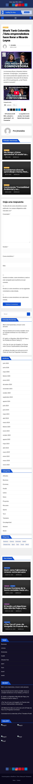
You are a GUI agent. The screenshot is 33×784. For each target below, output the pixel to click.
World (4, 531)
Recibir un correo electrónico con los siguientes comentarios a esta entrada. (16, 290)
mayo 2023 (6, 443)
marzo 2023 (6, 452)
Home (14, 780)
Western (5, 526)
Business (5, 480)
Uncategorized (7, 522)
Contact (18, 780)
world (27, 544)
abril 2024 (6, 418)
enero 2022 (6, 456)
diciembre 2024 (7, 384)
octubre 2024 (6, 393)
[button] (28, 18)
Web (4, 265)
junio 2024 (6, 410)
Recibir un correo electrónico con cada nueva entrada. (16, 298)
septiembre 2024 (8, 397)
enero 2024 (6, 431)
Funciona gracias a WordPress (9, 776)
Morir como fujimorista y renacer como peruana (15, 571)
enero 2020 (6, 464)
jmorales (13, 45)
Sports (5, 509)
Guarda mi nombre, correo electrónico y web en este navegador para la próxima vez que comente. (16, 280)
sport (13, 544)
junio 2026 (6, 367)
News (4, 497)
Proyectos (6, 501)
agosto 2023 (6, 439)
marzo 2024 (6, 422)
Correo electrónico (8, 256)
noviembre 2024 (7, 388)
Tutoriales (6, 518)
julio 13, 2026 (9, 574)
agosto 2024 (6, 401)
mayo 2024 (6, 414)
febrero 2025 (6, 376)
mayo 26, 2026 (9, 611)
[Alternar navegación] (15, 18)
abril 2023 (6, 448)
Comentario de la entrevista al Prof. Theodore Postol (16, 713)
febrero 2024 (6, 426)
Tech (4, 514)
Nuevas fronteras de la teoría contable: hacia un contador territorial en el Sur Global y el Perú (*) (16, 332)
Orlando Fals (6, 544)
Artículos (5, 476)
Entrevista (18, 541)
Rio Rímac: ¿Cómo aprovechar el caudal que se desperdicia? (16, 154)
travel (22, 544)
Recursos (5, 27)
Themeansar (28, 776)
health (24, 541)
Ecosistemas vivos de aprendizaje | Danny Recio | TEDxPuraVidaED (16, 172)
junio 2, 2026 (9, 593)
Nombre (5, 247)
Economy (5, 484)
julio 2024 (6, 405)
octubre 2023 (6, 435)
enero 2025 (6, 380)
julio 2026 (6, 363)
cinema (12, 541)
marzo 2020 (6, 460)
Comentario (6, 214)
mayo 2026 (6, 371)
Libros (4, 492)
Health (5, 488)
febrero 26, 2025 (10, 629)
